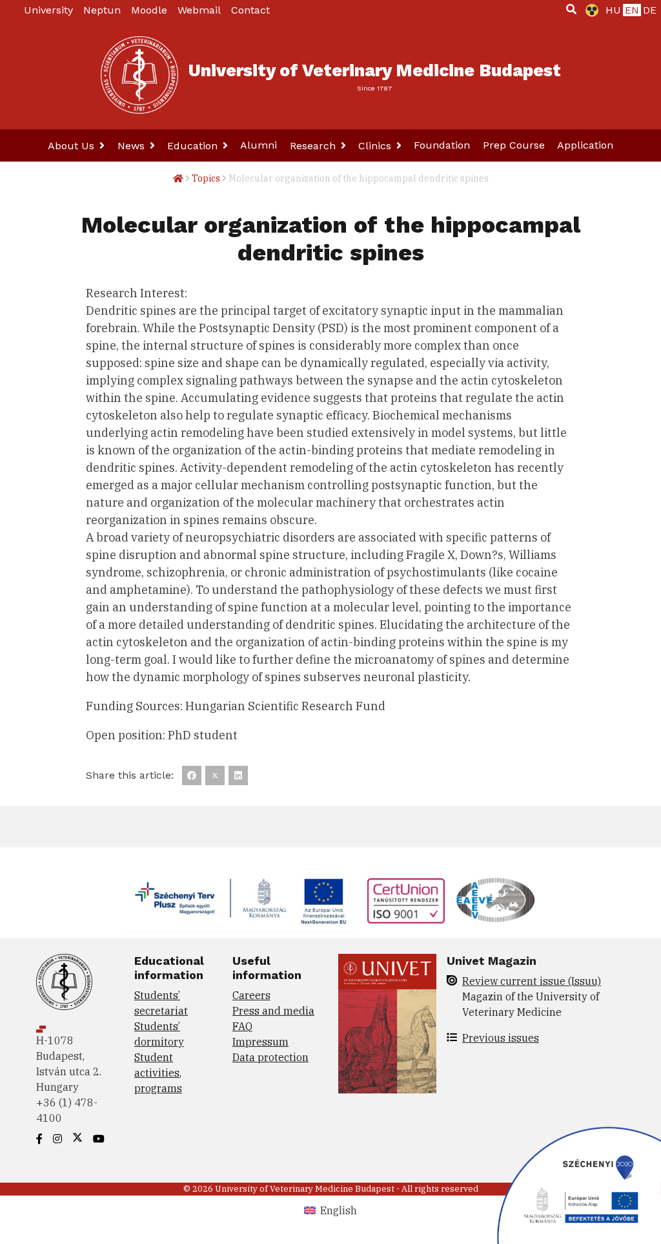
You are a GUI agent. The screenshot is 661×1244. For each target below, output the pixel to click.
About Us (72, 146)
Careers (251, 995)
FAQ (242, 1026)
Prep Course (514, 145)
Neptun (102, 10)
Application (585, 145)
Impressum (260, 1041)
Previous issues (500, 1037)
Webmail (199, 10)
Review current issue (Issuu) (531, 981)
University (48, 10)
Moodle (149, 10)
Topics (206, 178)
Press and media (273, 1010)
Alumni (258, 145)
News (132, 146)
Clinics (376, 146)
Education (194, 146)
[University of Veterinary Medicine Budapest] (139, 75)
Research (314, 146)
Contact (250, 10)
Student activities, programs (158, 1073)
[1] (571, 9)
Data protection (270, 1057)
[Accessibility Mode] (589, 10)
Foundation (442, 145)
